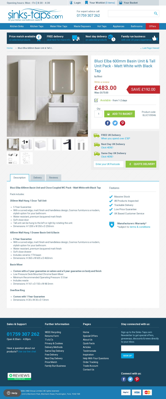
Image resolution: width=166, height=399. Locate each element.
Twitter (130, 379)
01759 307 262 (88, 15)
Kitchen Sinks (17, 26)
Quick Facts (89, 343)
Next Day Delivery (54, 358)
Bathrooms (136, 26)
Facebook (123, 379)
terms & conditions (140, 226)
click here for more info (59, 38)
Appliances (118, 26)
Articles (87, 347)
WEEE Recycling (53, 332)
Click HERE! (107, 147)
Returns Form (52, 336)
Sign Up (127, 355)
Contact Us (88, 369)
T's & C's (49, 339)
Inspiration (88, 354)
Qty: (99, 108)
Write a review (101, 82)
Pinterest (137, 379)
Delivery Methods (54, 347)
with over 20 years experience (136, 38)
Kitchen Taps (36, 26)
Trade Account (90, 366)
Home (9, 48)
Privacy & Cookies (54, 343)
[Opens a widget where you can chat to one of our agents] (12, 393)
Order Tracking (90, 362)
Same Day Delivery (54, 351)
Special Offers (90, 336)
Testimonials (89, 351)
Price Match (51, 362)
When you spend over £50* (115, 138)
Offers (152, 26)
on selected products (22, 38)
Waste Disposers (82, 26)
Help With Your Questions (96, 358)
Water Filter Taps (58, 26)
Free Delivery (51, 354)
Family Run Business (55, 366)
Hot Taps (102, 26)
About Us (87, 339)
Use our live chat (27, 351)
